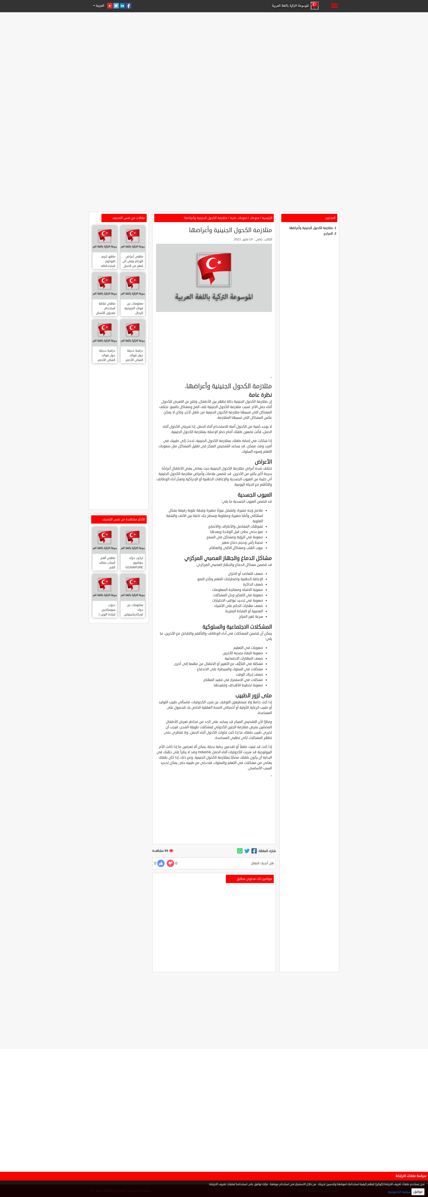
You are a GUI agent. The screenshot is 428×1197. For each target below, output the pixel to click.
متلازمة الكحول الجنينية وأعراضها (311, 228)
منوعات (254, 218)
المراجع (328, 233)
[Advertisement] (214, 45)
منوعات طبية (238, 218)
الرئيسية (267, 218)
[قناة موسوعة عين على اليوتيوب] (110, 5)
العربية (99, 6)
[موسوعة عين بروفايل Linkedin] (122, 5)
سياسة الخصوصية (399, 1192)
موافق (418, 1192)
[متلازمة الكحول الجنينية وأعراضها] (254, 851)
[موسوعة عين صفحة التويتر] (116, 5)
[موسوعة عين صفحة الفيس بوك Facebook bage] (128, 5)
